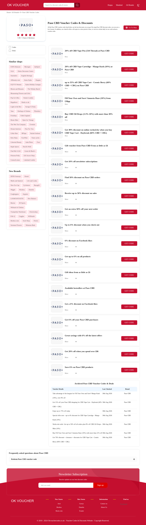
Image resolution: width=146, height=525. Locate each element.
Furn (38, 142)
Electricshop (34, 212)
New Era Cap (15, 185)
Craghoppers (15, 194)
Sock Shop (26, 221)
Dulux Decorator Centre (25, 71)
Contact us (103, 504)
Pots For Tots (29, 129)
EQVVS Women (16, 84)
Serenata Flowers (16, 225)
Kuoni (27, 176)
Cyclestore (26, 185)
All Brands (130, 5)
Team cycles (35, 138)
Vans (12, 111)
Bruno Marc (14, 120)
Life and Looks (32, 181)
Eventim (32, 124)
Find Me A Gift (16, 151)
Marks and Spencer (17, 181)
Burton (13, 203)
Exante (81, 511)
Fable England (25, 116)
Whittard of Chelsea (17, 207)
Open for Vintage (28, 120)
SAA (12, 71)
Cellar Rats (14, 133)
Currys (81, 504)
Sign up (100, 485)
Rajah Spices (15, 147)
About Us (104, 507)
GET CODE (129, 54)
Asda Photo (29, 142)
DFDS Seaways (16, 176)
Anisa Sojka (28, 80)
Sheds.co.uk (25, 102)
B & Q (13, 216)
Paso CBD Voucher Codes (30, 12)
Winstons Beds (30, 225)
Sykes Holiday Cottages (33, 84)
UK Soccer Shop (29, 155)
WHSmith (31, 216)
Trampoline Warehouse (18, 212)
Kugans (38, 80)
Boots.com (59, 511)
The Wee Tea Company (18, 124)
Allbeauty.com (15, 80)
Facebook (123, 504)
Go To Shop (133, 27)
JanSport (37, 67)
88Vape (24, 133)
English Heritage (26, 76)
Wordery (22, 190)
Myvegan (27, 67)
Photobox (37, 111)
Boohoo (59, 507)
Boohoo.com (15, 221)
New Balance (32, 198)
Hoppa (110, 5)
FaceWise (24, 138)
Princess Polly (15, 155)
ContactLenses (15, 160)
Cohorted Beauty (16, 142)
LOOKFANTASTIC (17, 198)
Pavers (36, 221)
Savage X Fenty (30, 107)
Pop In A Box (15, 98)
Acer (59, 504)
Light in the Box (16, 107)
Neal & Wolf (27, 147)
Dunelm (31, 190)
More (66, 57)
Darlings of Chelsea (24, 111)
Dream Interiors (16, 129)
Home (8, 12)
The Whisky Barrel (34, 89)
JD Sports (22, 203)
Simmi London (28, 98)
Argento (25, 194)
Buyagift (37, 185)
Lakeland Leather (29, 160)
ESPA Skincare (15, 67)
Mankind (119, 5)
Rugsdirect (14, 102)
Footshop (14, 116)
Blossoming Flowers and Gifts (20, 93)
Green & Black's (30, 151)
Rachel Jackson (35, 133)
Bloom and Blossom (17, 89)
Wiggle (13, 190)
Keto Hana (14, 138)
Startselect (14, 76)
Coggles (21, 216)
